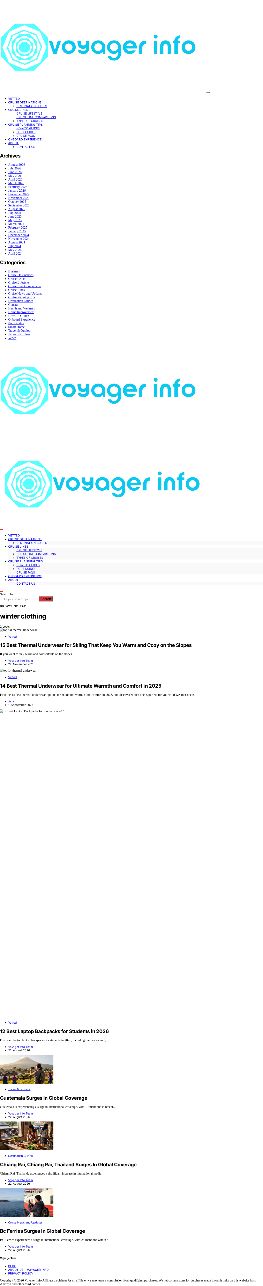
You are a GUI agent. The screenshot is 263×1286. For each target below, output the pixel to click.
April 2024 (15, 253)
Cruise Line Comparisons (36, 117)
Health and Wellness (21, 308)
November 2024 (18, 238)
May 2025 (15, 220)
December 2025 (18, 194)
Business (14, 271)
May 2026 (15, 175)
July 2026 (14, 168)
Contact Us (25, 146)
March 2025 (16, 224)
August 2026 (16, 164)
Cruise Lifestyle (29, 113)
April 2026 (15, 179)
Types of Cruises (29, 121)
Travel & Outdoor (19, 330)
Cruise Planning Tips (25, 124)
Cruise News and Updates (25, 293)
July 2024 (14, 246)
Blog (12, 1266)
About (13, 143)
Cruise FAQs (25, 135)
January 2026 (17, 190)
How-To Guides (28, 128)
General (13, 304)
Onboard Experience (25, 139)
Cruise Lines (18, 109)
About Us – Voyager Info (28, 1269)
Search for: (7, 594)
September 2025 (18, 205)
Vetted (14, 98)
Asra (11, 701)
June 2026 (15, 172)
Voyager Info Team (20, 660)
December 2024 (18, 235)
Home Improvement (21, 312)
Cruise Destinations (25, 102)
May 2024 (15, 249)
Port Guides (26, 132)
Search (45, 599)
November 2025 (18, 198)
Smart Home (16, 327)
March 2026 (16, 183)
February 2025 (17, 227)
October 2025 (17, 201)
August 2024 (16, 242)
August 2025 (16, 209)
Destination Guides (31, 106)
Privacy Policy (20, 1273)
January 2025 (17, 231)
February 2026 (17, 187)
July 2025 (14, 212)
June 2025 (15, 216)
